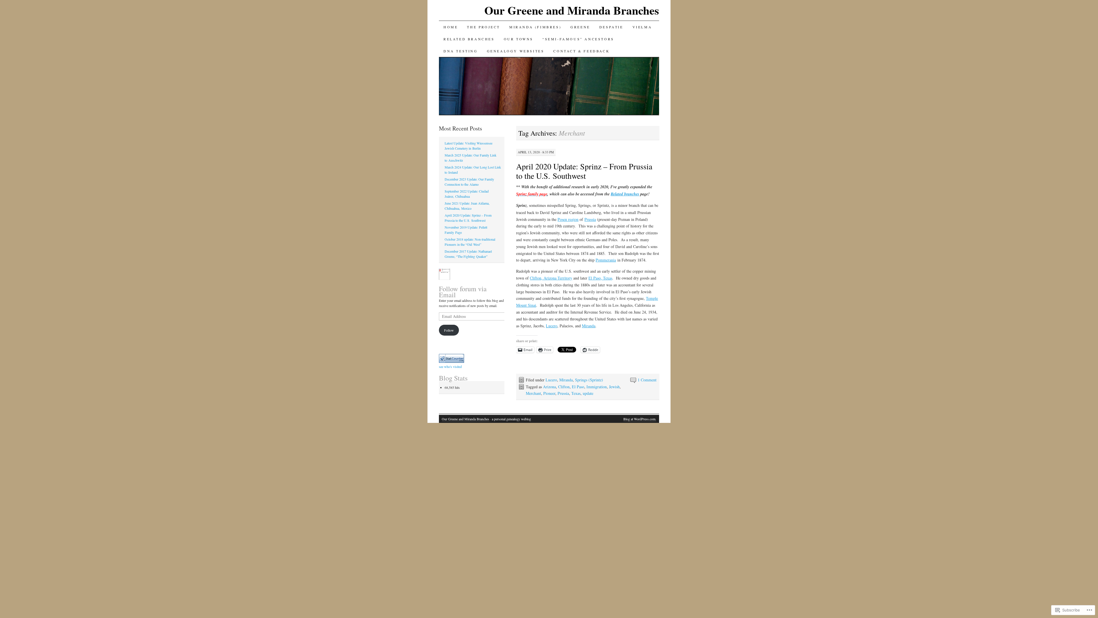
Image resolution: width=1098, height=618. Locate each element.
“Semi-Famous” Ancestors (578, 39)
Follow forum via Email (463, 291)
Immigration (596, 386)
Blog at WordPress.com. (639, 419)
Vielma (642, 27)
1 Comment (647, 380)
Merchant (533, 393)
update (588, 393)
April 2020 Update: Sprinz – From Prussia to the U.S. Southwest (584, 171)
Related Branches (469, 39)
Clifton (564, 386)
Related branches (625, 194)
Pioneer (549, 393)
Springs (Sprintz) (589, 380)
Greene (580, 27)
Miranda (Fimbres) (535, 27)
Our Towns (518, 39)
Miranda (588, 325)
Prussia (590, 219)
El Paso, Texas (600, 278)
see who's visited (450, 366)
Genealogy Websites (515, 51)
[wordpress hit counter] (451, 361)
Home (450, 27)
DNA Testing (460, 51)
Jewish (614, 386)
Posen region (568, 219)
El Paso (578, 386)
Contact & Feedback (581, 51)
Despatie (611, 27)
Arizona (549, 386)
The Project (483, 27)
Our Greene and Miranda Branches (571, 10)
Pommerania (606, 260)
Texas (575, 393)
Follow (449, 330)
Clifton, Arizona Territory (551, 278)
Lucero (551, 325)
